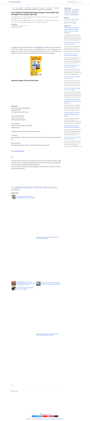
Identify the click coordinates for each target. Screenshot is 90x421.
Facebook (34, 416)
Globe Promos (68, 9)
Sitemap (53, 418)
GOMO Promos (74, 14)
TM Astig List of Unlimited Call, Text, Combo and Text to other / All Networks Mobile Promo (72, 101)
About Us (28, 418)
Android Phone (19, 187)
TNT (70, 19)
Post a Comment (14, 391)
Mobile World (28, 187)
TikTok (56, 416)
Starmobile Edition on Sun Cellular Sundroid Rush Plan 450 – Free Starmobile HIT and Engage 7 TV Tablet (25, 283)
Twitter (40, 416)
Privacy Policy (48, 418)
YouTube (45, 416)
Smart (66, 19)
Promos (45, 187)
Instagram (51, 416)
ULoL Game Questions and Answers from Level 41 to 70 (72, 77)
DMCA (37, 418)
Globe (73, 19)
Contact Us (33, 418)
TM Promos (67, 14)
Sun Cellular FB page (19, 151)
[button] (12, 385)
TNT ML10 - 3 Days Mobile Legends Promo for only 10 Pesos (72, 89)
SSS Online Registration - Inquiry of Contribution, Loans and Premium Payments (72, 114)
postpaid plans (39, 47)
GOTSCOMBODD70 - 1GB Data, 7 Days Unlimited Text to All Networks (72, 126)
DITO (70, 22)
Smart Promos (76, 9)
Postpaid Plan (38, 187)
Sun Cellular (14, 47)
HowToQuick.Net (15, 2)
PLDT (66, 22)
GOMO (74, 22)
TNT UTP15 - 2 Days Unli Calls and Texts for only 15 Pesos (72, 43)
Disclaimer (42, 418)
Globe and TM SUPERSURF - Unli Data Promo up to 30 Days (71, 66)
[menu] (8, 2)
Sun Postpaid (15, 189)
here (50, 162)
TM (77, 19)
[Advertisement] (36, 37)
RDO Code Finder (60, 418)
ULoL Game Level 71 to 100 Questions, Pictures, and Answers (72, 138)
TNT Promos (67, 12)
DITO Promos (75, 12)
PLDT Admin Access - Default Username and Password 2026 (71, 54)
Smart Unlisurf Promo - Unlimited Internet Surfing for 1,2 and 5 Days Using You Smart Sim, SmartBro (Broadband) (71, 30)
